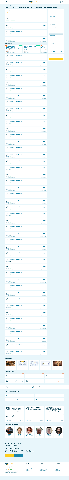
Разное (27, 469)
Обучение (9, 455)
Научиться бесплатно (56, 59)
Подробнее (19, 455)
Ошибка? (61, 51)
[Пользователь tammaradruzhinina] (24, 51)
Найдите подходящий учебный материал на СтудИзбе (36, 387)
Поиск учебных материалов (59, 464)
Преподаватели (57, 470)
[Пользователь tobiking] (6, 51)
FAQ (26, 471)
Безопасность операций (43, 469)
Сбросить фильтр (52, 51)
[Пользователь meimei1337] (41, 51)
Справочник (28, 470)
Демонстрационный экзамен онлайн (30, 47)
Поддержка (41, 471)
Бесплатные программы (29, 464)
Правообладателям (43, 470)
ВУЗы (56, 471)
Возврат (41, 468)
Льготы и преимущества (29, 468)
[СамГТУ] (6, 27)
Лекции (56, 469)
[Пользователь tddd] (7, 27)
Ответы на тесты (58, 468)
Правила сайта (42, 464)
